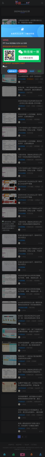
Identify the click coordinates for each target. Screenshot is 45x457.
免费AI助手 (12, 71)
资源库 (32, 71)
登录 (39, 71)
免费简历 (23, 71)
